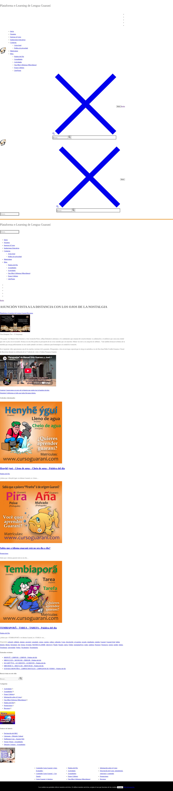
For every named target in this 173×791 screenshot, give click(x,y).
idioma (7, 645)
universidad (11, 647)
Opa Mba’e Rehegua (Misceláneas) (79, 779)
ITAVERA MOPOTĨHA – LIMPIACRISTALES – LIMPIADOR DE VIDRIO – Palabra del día (35, 668)
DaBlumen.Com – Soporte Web (14, 739)
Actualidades (8, 691)
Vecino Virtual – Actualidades (13, 742)
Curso (63, 642)
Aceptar (120, 787)
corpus (41, 642)
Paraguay (98, 645)
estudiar (97, 642)
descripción (69, 642)
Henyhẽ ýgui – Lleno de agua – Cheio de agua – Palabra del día (32, 468)
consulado (35, 642)
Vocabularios (34, 647)
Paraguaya (104, 645)
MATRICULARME (38, 645)
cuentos (46, 642)
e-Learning (77, 642)
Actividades (8, 689)
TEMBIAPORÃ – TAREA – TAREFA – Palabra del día (28, 627)
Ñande (55, 645)
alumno (22, 642)
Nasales (60, 645)
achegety (10, 642)
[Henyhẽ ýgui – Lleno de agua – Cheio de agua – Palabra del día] (31, 463)
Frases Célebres (9, 694)
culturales (58, 642)
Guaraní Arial (110, 642)
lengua (23, 645)
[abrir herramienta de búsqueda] (84, 134)
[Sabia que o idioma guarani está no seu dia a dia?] (31, 542)
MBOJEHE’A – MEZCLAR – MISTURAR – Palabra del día (23, 666)
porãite (116, 645)
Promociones (4, 553)
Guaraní (103, 642)
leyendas (29, 645)
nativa (66, 645)
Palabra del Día (5, 474)
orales (86, 645)
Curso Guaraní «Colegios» (44, 779)
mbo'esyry (49, 645)
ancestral (28, 642)
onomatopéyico (78, 645)
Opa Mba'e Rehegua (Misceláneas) (15, 700)
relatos (121, 645)
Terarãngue (3, 647)
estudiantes (90, 642)
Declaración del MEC (11, 733)
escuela (84, 642)
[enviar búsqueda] (69, 137)
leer (19, 645)
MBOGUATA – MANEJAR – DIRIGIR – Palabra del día (22, 660)
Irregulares (14, 645)
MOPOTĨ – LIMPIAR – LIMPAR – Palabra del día (20, 657)
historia (2, 645)
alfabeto (16, 642)
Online (71, 645)
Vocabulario (25, 647)
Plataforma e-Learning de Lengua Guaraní (13, 313)
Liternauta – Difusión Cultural (13, 736)
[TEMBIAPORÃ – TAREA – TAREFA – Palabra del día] (31, 622)
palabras (91, 645)
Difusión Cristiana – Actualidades (14, 744)
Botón (123, 106)
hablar (118, 642)
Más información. (129, 787)
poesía (111, 645)
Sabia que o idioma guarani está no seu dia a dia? (25, 548)
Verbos (18, 647)
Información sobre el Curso (12, 697)
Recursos (30, 313)
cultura (52, 642)
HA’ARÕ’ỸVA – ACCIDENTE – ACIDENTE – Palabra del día (24, 663)
